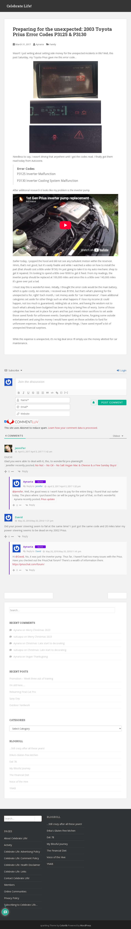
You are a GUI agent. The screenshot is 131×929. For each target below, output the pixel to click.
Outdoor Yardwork (19, 705)
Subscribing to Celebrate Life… (21, 904)
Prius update (48, 499)
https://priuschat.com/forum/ (28, 564)
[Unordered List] (42, 393)
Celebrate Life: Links (15, 871)
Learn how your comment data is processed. (73, 427)
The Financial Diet (19, 775)
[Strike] (33, 393)
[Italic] (23, 393)
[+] (66, 392)
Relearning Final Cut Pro (22, 691)
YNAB (12, 788)
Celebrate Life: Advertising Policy (22, 851)
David (38, 551)
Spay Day (14, 698)
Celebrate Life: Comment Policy (21, 858)
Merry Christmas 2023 (38, 630)
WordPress (85, 925)
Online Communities (15, 891)
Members (9, 884)
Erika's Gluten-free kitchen (23, 755)
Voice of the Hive (18, 781)
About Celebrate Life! (15, 838)
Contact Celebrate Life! (16, 878)
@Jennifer (17, 491)
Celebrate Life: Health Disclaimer (22, 864)
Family (53, 44)
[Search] (118, 610)
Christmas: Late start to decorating (45, 643)
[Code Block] (52, 393)
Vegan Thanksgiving (37, 656)
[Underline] (28, 393)
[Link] (57, 393)
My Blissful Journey (19, 768)
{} (61, 392)
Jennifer (20, 448)
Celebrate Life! (19, 6)
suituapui (18, 636)
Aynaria (40, 44)
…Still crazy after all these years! (27, 748)
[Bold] (18, 393)
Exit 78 (13, 761)
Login (123, 370)
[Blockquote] (47, 393)
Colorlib (64, 925)
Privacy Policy (11, 898)
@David (19, 556)
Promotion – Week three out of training (31, 678)
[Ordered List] (37, 393)
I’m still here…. (17, 685)
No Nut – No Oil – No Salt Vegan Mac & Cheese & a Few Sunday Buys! (75, 465)
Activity (8, 845)
